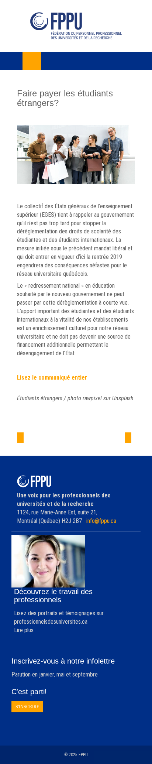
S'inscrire (27, 706)
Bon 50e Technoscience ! (37, 444)
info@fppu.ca (101, 520)
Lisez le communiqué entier (52, 377)
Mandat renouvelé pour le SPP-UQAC (106, 444)
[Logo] (76, 25)
